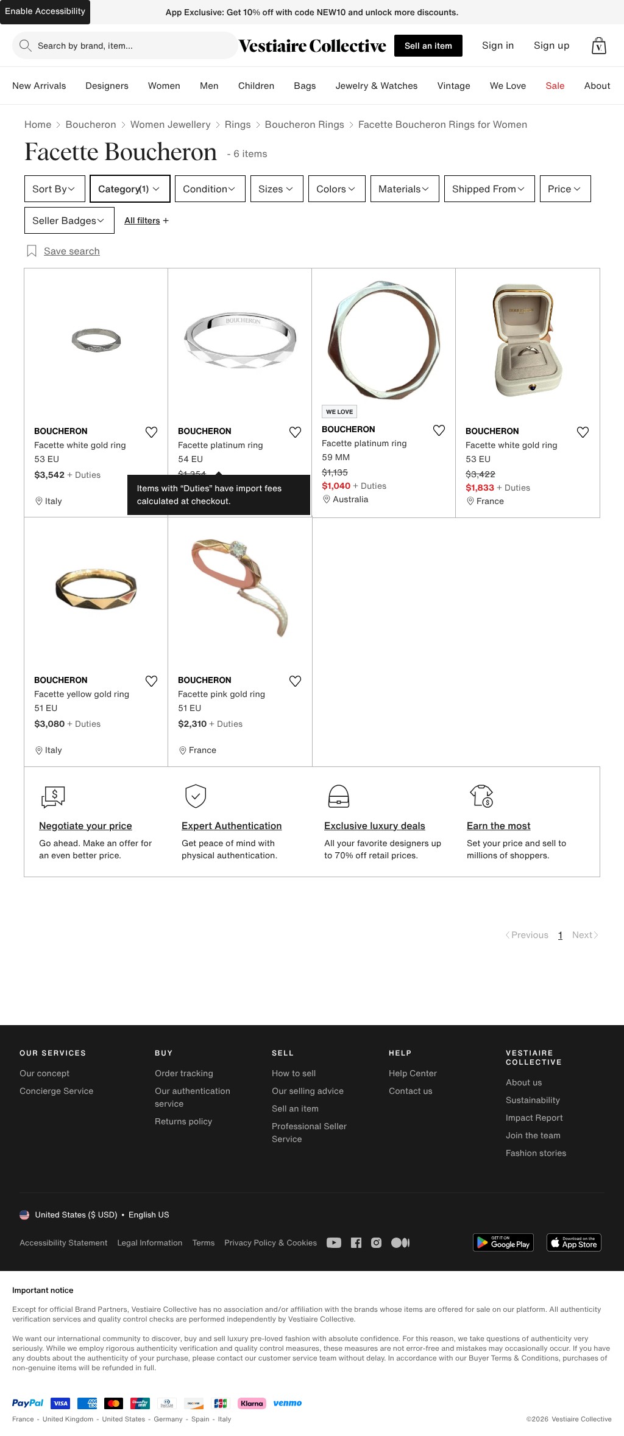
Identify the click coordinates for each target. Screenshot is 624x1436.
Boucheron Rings (304, 124)
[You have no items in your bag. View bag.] (599, 45)
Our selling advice (308, 1091)
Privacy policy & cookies (270, 1243)
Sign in (498, 45)
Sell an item (428, 45)
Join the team (533, 1135)
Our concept (44, 1073)
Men (209, 86)
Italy (225, 1419)
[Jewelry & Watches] (427, 86)
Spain (200, 1419)
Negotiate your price (85, 825)
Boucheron (90, 124)
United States (124, 1419)
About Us (604, 86)
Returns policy (183, 1121)
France (23, 1419)
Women (164, 86)
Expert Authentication (232, 825)
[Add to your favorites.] (151, 432)
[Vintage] (480, 86)
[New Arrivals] (75, 86)
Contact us (411, 1091)
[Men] (228, 86)
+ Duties (84, 474)
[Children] (284, 86)
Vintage (453, 86)
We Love (508, 86)
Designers (107, 86)
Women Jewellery (170, 124)
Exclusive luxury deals (374, 825)
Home (37, 124)
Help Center (413, 1073)
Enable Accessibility (45, 11)
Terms (203, 1243)
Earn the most (499, 825)
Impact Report (534, 1118)
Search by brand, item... (85, 45)
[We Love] (536, 86)
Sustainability (533, 1100)
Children (256, 86)
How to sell (294, 1073)
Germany (168, 1419)
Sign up (552, 45)
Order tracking (184, 1073)
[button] (599, 45)
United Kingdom (68, 1419)
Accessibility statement (63, 1243)
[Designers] (138, 86)
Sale (555, 86)
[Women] (190, 86)
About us (524, 1082)
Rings (238, 124)
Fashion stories (536, 1153)
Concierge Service (56, 1091)
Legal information (149, 1243)
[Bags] (325, 86)
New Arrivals (39, 86)
